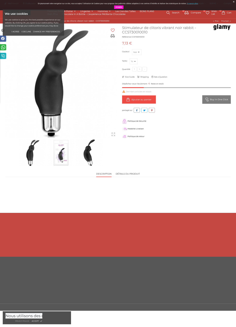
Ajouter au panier (141, 99)
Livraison (142, 269)
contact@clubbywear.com (202, 248)
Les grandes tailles (125, 11)
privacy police (22, 321)
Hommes (103, 11)
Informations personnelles (207, 269)
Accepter (119, 7)
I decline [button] (26, 31)
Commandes (201, 277)
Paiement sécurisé (146, 285)
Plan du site (143, 294)
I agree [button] (15, 31)
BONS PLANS (147, 11)
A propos (142, 281)
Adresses (199, 285)
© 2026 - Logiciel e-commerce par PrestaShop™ (26, 307)
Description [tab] (104, 174)
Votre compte (204, 263)
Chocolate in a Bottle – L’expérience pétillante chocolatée (94, 14)
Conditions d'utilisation (148, 277)
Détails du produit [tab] (128, 174)
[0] (186, 13)
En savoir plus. (192, 3)
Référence (126, 37)
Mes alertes (200, 298)
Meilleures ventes (89, 277)
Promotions (86, 269)
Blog (140, 298)
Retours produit (202, 273)
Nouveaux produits (89, 273)
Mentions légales (146, 273)
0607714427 (36, 248)
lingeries (85, 11)
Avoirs (198, 281)
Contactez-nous (145, 290)
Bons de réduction (203, 290)
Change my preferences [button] (46, 31)
